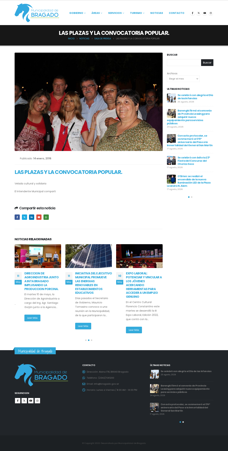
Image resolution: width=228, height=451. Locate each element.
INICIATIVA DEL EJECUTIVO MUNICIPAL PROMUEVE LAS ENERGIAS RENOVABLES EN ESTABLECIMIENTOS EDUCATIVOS (93, 283)
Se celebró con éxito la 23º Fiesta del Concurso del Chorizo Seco (194, 161)
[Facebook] (192, 12)
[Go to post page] (38, 256)
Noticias (156, 13)
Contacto (176, 13)
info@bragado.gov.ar (106, 383)
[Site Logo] (37, 12)
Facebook (17, 217)
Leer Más (32, 317)
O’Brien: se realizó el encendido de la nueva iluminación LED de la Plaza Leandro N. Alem (188, 181)
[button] (85, 340)
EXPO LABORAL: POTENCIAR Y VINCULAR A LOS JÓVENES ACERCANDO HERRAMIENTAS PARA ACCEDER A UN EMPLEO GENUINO (144, 285)
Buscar (172, 55)
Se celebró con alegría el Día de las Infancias (195, 96)
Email (39, 217)
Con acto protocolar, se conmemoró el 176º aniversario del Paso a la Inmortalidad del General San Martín (190, 140)
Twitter (24, 217)
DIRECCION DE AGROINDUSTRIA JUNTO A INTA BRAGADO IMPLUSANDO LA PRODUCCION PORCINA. (41, 281)
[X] (198, 12)
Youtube (30, 400)
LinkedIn (31, 217)
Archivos (172, 73)
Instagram (37, 400)
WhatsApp (46, 217)
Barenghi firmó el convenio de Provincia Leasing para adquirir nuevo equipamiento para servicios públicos (189, 117)
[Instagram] (210, 12)
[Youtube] (204, 12)
